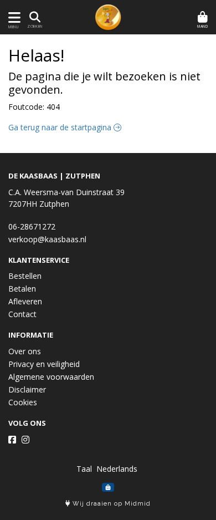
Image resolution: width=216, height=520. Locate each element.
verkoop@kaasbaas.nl (47, 239)
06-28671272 (31, 226)
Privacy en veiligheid (44, 364)
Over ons (24, 351)
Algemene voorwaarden (51, 376)
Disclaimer (27, 389)
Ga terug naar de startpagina (61, 127)
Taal (84, 468)
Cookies (22, 402)
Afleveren (25, 301)
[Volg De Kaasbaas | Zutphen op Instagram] (25, 440)
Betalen (22, 288)
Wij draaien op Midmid (110, 503)
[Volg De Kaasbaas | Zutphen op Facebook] (12, 440)
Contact (22, 314)
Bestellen (25, 276)
